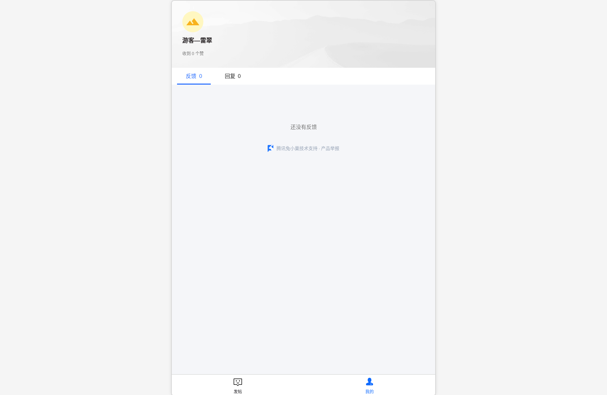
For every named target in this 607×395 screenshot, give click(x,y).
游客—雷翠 (197, 41)
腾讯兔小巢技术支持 (297, 148)
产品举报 (330, 148)
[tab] (194, 76)
